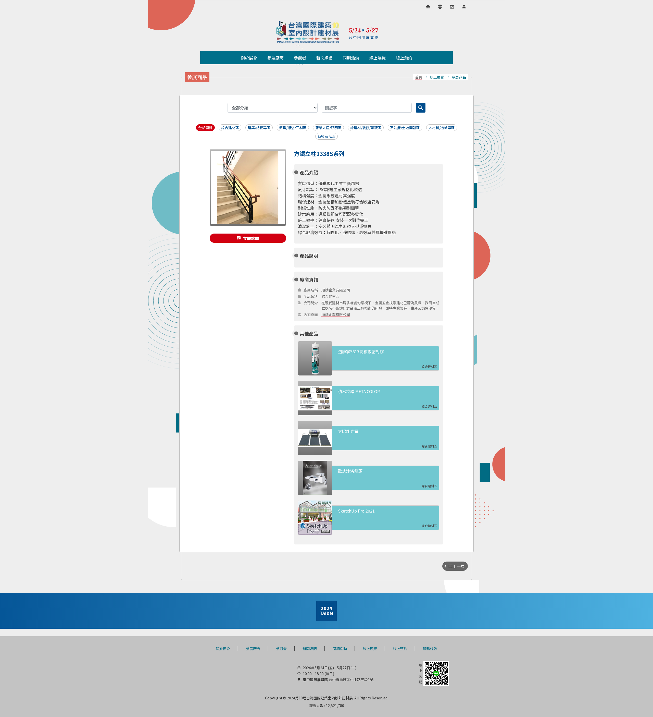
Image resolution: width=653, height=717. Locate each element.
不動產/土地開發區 (405, 127)
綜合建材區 (230, 127)
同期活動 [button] (351, 58)
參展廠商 (253, 648)
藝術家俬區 (326, 136)
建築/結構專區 (259, 127)
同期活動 (340, 648)
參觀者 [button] (300, 58)
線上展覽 (370, 648)
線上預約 (400, 648)
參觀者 (281, 648)
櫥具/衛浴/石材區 (293, 127)
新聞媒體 (310, 648)
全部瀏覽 (205, 127)
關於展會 (223, 648)
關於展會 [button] (249, 58)
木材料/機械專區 (442, 127)
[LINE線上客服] (433, 673)
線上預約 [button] (404, 58)
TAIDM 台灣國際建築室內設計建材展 (308, 32)
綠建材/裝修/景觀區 (365, 127)
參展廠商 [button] (275, 58)
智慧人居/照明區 (328, 127)
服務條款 (430, 648)
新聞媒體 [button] (324, 58)
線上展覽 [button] (377, 58)
